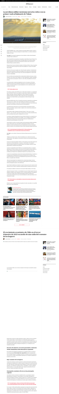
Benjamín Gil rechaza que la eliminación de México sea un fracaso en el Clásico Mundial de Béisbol (34, 208)
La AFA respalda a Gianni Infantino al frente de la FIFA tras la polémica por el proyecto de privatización (51, 25)
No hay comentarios (24, 16)
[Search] (56, 7)
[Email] (1, 55)
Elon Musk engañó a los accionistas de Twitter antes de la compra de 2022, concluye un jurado (9, 208)
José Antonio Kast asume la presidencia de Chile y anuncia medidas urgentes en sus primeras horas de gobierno (21, 208)
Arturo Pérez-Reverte (8, 16)
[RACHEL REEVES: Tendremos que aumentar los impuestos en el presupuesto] (9, 214)
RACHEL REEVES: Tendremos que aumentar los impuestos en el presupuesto (9, 219)
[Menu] (57, 7)
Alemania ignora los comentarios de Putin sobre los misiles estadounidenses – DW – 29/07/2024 (35, 220)
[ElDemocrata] (29, 4)
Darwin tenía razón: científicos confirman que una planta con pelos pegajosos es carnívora (51, 31)
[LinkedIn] (1, 51)
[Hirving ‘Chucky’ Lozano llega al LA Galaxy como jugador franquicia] (44, 20)
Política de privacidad (46, 47)
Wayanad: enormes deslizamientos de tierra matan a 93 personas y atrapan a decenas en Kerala (22, 220)
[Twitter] (1, 49)
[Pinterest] (1, 53)
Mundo (19, 16)
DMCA (44, 44)
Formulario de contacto (46, 268)
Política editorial (45, 48)
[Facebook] (1, 47)
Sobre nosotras (45, 272)
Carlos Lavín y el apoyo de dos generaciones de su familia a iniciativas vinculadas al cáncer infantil (51, 36)
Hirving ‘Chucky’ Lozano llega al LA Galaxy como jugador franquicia (51, 20)
